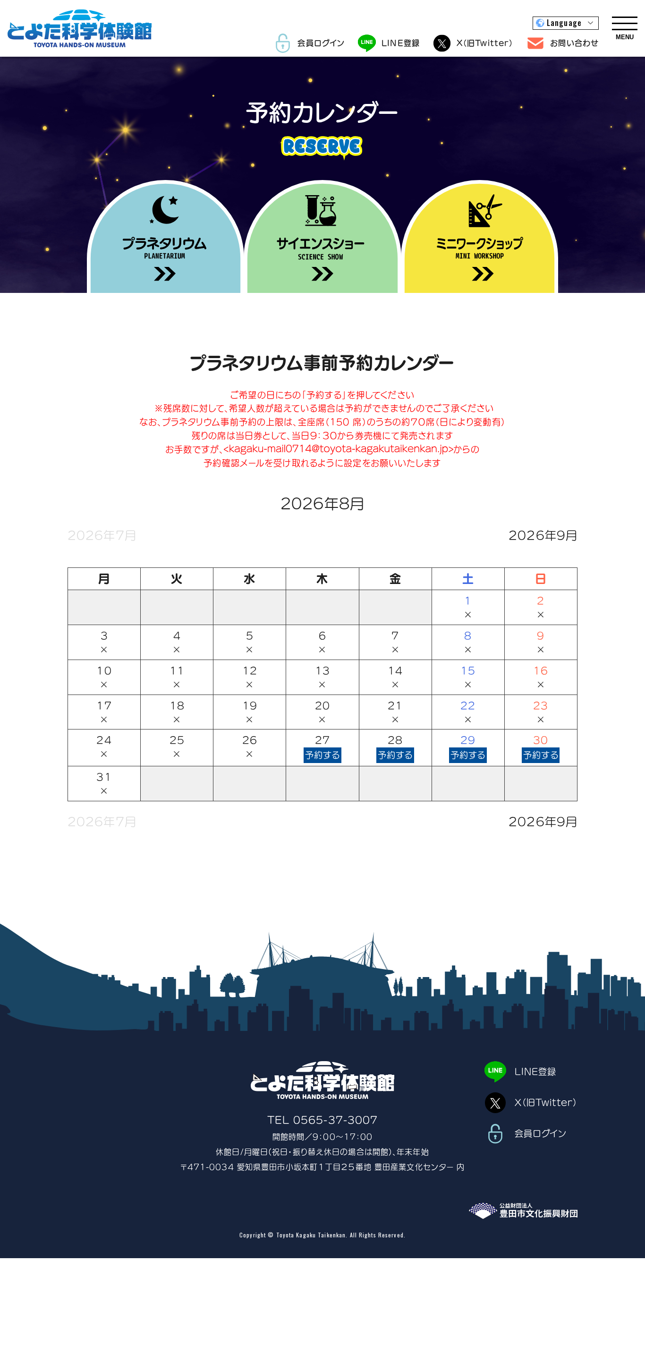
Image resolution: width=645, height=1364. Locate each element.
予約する (322, 755)
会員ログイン (321, 43)
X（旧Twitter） (485, 43)
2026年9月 (543, 535)
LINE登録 (401, 43)
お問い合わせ (574, 43)
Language (564, 22)
